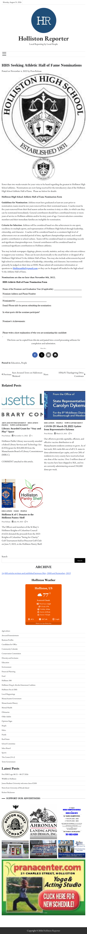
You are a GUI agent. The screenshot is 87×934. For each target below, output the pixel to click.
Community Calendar (10, 649)
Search (4, 556)
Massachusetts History (10, 703)
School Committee (8, 743)
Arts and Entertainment (14, 423)
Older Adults (6, 716)
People (24, 362)
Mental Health (7, 707)
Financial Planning (8, 671)
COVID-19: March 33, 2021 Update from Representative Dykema (62, 427)
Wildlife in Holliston (9, 778)
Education (15, 362)
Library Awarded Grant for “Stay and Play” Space (21, 430)
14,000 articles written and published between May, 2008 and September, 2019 (36, 573)
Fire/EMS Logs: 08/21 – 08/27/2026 (15, 774)
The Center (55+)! (8, 757)
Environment (6, 667)
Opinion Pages (7, 721)
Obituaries (5, 712)
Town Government (19, 425)
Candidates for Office (9, 644)
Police (4, 730)
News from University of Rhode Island (15, 788)
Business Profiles (7, 640)
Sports (4, 752)
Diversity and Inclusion (10, 658)
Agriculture (6, 631)
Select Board (6, 748)
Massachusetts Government (11, 698)
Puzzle (4, 734)
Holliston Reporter (43, 38)
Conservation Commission (11, 653)
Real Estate (6, 739)
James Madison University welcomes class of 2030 (19, 783)
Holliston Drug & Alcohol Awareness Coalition (18, 685)
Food (16, 511)
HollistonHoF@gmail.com (25, 268)
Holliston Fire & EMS (9, 689)
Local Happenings (8, 694)
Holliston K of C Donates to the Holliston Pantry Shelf (18, 516)
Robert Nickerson (8, 792)
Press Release (36, 71)
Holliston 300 (7, 680)
